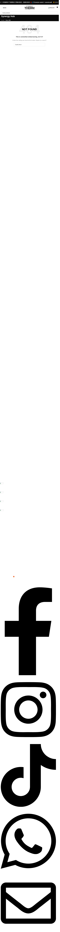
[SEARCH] (56, 12)
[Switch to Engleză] (51, 7)
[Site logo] (29, 7)
